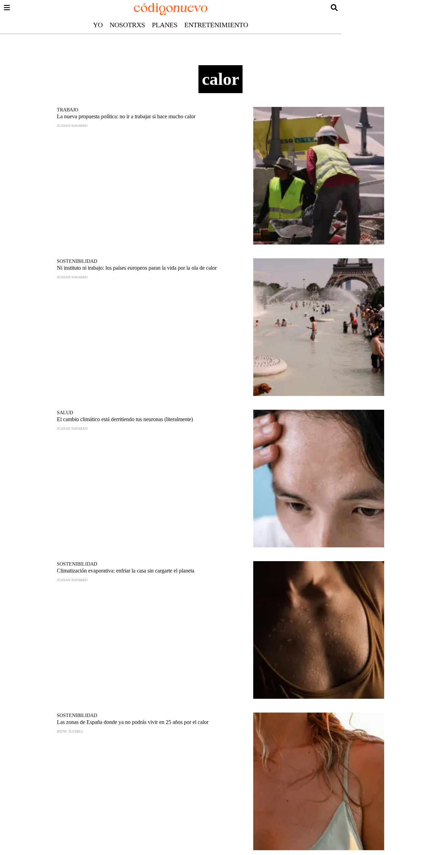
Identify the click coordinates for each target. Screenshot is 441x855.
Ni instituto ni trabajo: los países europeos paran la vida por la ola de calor (137, 268)
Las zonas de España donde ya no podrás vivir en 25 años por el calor (132, 722)
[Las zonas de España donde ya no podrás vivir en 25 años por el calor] (318, 781)
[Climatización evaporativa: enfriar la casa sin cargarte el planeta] (318, 630)
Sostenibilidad (77, 261)
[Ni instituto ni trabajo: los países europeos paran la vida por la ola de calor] (318, 327)
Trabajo (67, 109)
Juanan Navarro (72, 126)
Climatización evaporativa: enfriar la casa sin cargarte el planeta (125, 571)
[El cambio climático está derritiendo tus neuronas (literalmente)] (318, 478)
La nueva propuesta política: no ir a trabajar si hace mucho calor (126, 116)
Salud (65, 412)
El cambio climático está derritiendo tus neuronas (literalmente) (125, 419)
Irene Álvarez (70, 731)
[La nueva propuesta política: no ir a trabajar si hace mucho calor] (318, 176)
